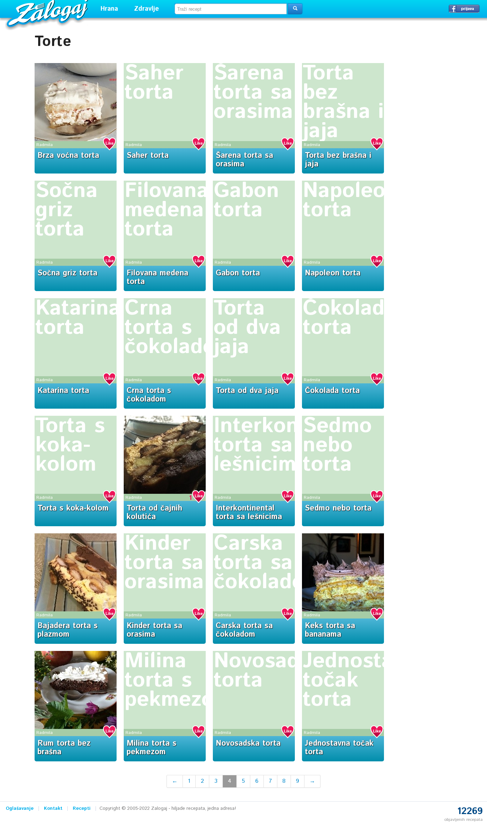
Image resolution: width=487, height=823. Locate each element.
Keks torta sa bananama (330, 630)
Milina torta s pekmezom (178, 680)
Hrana (109, 9)
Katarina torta (78, 318)
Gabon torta (246, 201)
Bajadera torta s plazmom (67, 630)
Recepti (82, 808)
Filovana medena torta (166, 210)
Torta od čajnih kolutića (154, 513)
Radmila (44, 145)
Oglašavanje (20, 808)
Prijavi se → (464, 8)
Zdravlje (146, 9)
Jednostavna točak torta (339, 748)
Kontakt (53, 808)
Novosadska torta (274, 671)
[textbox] (231, 9)
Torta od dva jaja (247, 327)
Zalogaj (48, 12)
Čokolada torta (349, 318)
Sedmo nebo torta (337, 445)
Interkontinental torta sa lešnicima (249, 513)
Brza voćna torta (68, 155)
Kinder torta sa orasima (164, 562)
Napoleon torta (350, 201)
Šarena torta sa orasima (253, 92)
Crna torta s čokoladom (179, 327)
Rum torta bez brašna (64, 748)
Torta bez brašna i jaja (343, 102)
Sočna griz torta (66, 210)
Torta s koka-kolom (70, 445)
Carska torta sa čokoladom (268, 562)
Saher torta (154, 83)
